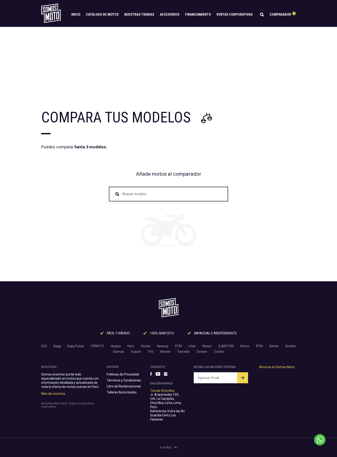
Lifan (192, 346)
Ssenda (118, 351)
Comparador (282, 14)
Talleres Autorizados (122, 392)
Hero (130, 346)
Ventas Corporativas (234, 14)
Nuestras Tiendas (139, 14)
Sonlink (290, 346)
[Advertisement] (168, 61)
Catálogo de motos (102, 14)
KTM (178, 346)
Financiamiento (198, 14)
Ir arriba (165, 447)
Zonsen (201, 351)
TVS (150, 351)
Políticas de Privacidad (123, 374)
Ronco (244, 346)
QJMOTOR (226, 346)
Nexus (206, 346)
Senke (274, 346)
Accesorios (170, 14)
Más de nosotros (53, 393)
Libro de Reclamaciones (124, 386)
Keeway (162, 346)
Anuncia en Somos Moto (277, 367)
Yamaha (183, 351)
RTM (259, 346)
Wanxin (165, 351)
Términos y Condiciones (124, 380)
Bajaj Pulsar (75, 346)
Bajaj (57, 346)
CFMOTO (97, 346)
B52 (44, 346)
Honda (145, 346)
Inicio (75, 14)
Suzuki (136, 351)
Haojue (116, 346)
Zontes (219, 351)
